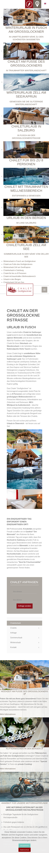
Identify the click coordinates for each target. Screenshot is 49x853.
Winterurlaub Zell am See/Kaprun (16, 267)
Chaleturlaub (15, 623)
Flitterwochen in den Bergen (23, 748)
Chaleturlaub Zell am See (13, 282)
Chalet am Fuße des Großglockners (17, 264)
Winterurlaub (15, 642)
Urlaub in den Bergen (12, 279)
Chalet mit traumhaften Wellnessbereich (19, 276)
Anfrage (13, 633)
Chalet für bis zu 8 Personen (14, 273)
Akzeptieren (24, 845)
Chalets (13, 628)
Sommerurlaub (16, 638)
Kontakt (13, 647)
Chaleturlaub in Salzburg (13, 270)
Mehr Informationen (8, 714)
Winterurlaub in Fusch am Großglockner (19, 261)
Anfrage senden (24, 606)
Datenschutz (24, 850)
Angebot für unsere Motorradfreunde (24, 803)
